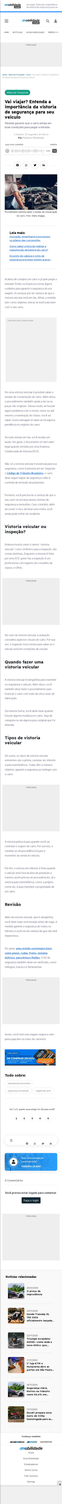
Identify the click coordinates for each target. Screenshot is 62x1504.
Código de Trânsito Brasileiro (25, 473)
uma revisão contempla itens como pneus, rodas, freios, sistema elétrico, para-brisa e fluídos (28, 953)
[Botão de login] (56, 21)
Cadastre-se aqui (31, 1166)
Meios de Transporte (16, 74)
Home (4, 74)
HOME (6, 32)
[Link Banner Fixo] (31, 1057)
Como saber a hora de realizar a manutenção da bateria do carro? (29, 248)
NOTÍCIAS (17, 32)
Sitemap (31, 1481)
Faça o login (31, 1200)
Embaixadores (31, 1464)
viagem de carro (43, 1090)
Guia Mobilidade (31, 1458)
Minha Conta (31, 1470)
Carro (28, 74)
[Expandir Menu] (6, 21)
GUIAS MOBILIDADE (35, 32)
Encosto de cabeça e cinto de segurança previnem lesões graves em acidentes (30, 257)
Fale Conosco (31, 1476)
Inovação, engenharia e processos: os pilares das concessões (30, 238)
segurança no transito (18, 1090)
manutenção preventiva (19, 1083)
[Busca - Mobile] (48, 21)
